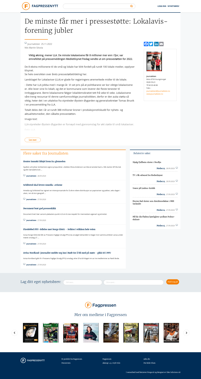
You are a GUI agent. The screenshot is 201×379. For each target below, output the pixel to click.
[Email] (161, 43)
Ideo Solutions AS (173, 372)
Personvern (66, 363)
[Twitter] (151, 43)
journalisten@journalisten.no (158, 91)
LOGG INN (162, 6)
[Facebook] (146, 43)
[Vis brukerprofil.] (154, 61)
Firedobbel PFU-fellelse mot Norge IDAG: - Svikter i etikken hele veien (59, 229)
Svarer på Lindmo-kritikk (144, 188)
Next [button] (186, 333)
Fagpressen (107, 359)
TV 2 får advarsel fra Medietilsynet (148, 175)
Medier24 (161, 168)
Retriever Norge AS (147, 372)
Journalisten (31, 176)
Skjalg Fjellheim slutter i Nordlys (147, 162)
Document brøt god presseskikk (39, 208)
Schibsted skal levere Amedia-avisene (42, 185)
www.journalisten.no (154, 94)
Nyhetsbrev (173, 6)
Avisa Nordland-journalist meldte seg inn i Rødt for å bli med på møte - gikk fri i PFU (67, 253)
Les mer (33, 140)
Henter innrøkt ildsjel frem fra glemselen (44, 161)
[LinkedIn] (156, 43)
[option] (31, 333)
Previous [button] (14, 333)
